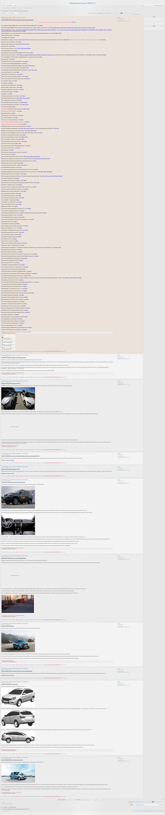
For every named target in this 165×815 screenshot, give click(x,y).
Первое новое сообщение (92, 13)
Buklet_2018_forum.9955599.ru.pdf (8, 341)
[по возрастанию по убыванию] (99, 799)
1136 (117, 13)
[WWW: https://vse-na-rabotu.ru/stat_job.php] (118, 22)
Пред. (2, 799)
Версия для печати (136, 14)
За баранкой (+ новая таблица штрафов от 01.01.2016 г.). (14, 355)
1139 (124, 13)
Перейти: (131, 804)
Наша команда (137, 810)
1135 (114, 13)
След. (163, 799)
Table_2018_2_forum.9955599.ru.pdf (9, 344)
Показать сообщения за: (62, 799)
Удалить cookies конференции (144, 810)
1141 (128, 13)
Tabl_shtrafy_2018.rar (6, 337)
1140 (126, 13)
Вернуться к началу (142, 352)
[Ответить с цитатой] (109, 17)
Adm (3, 18)
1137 (119, 13)
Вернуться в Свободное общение (7, 803)
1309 (132, 13)
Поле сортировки (78, 799)
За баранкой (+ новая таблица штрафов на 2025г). (14, 11)
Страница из (107, 13)
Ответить (4, 13)
